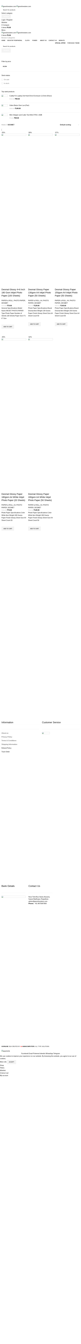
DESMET (4, 303)
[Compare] (3, 285)
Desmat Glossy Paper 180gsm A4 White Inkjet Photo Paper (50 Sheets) (40, 497)
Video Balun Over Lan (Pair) (19, 105)
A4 (41, 300)
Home (3, 125)
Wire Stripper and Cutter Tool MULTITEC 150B (25, 115)
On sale (6, 79)
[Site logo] (8, 6)
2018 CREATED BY (10, 1046)
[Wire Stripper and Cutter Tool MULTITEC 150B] (4, 117)
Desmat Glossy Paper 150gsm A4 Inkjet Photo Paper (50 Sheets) (66, 292)
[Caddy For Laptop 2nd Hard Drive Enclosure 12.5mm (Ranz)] (4, 98)
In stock (6, 83)
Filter (5, 66)
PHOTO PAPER (19, 300)
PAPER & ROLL (7, 300)
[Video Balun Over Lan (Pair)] (4, 107)
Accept (11, 1062)
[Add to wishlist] (3, 322)
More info (3, 1062)
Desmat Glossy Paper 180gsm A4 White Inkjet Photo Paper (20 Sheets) (13, 497)
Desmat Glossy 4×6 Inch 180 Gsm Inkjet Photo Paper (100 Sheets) (13, 292)
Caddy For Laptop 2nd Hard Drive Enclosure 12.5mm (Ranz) (30, 96)
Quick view (3, 331)
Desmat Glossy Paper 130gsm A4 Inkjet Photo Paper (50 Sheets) (39, 292)
